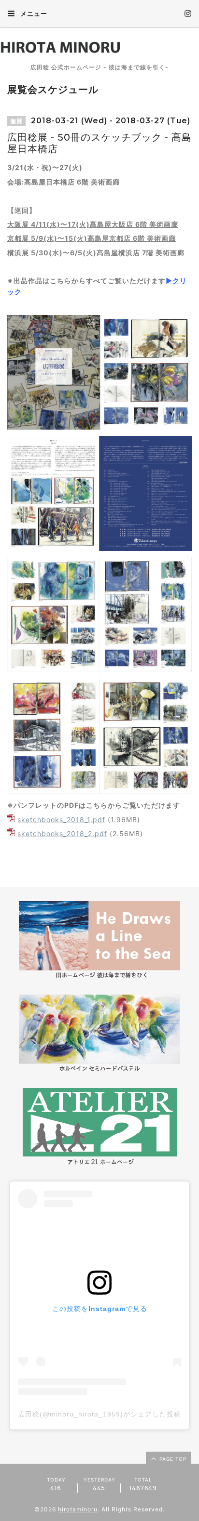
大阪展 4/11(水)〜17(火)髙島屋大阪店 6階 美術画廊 (92, 224)
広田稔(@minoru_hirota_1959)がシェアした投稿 (99, 1414)
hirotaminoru (78, 1509)
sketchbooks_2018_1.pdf (61, 819)
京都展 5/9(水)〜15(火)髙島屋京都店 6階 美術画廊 (91, 238)
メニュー (32, 13)
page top (171, 1459)
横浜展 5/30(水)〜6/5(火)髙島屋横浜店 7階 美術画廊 (96, 253)
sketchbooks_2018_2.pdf (62, 833)
